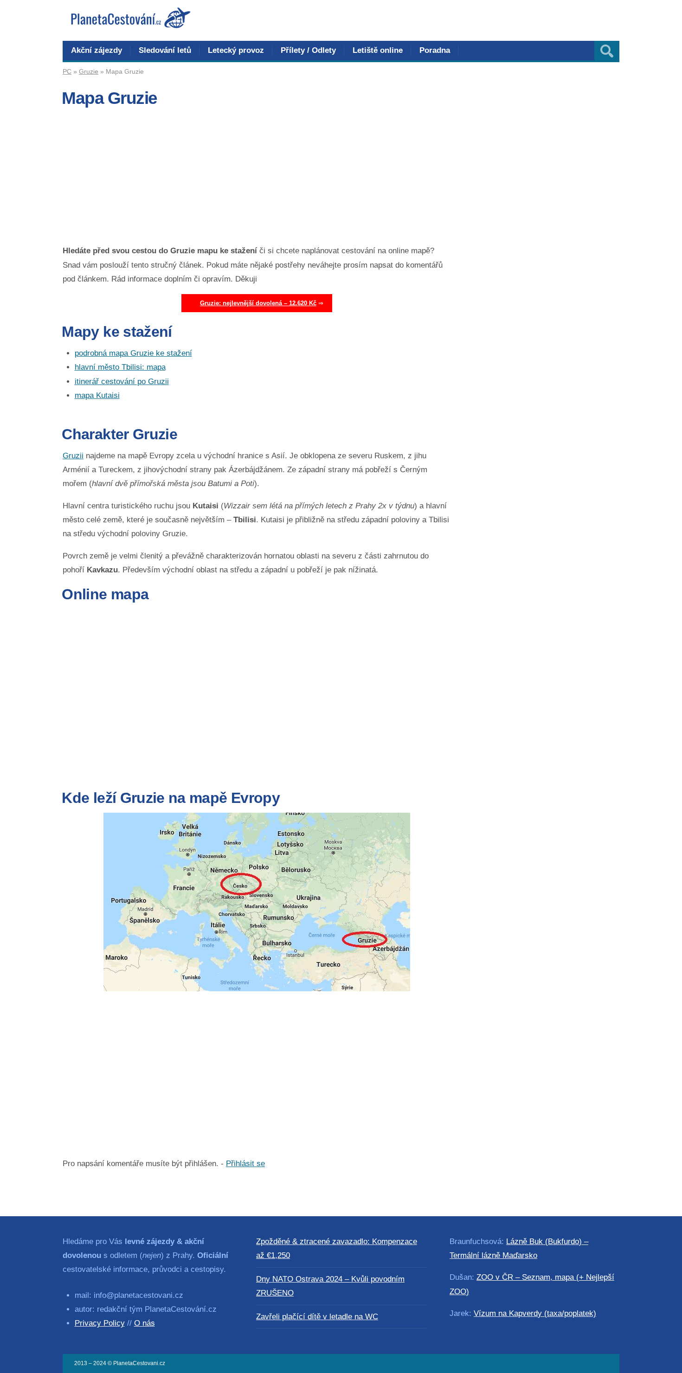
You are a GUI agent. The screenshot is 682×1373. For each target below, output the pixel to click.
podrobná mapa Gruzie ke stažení (133, 353)
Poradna (434, 50)
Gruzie (88, 71)
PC (67, 71)
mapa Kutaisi (97, 395)
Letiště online (378, 50)
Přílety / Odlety (308, 50)
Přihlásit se (245, 1163)
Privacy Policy (100, 1323)
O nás (144, 1323)
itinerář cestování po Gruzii (122, 381)
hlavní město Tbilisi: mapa (120, 367)
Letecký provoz (236, 50)
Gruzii (73, 455)
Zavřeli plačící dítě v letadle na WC (317, 1316)
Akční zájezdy (96, 50)
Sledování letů (165, 50)
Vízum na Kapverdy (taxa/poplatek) (535, 1313)
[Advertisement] (257, 179)
